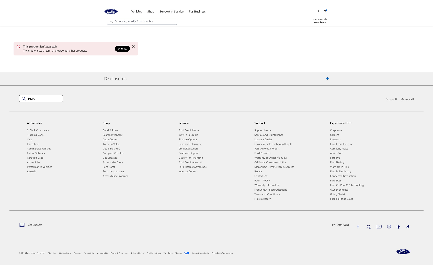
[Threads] (398, 226)
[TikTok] (408, 226)
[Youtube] (379, 226)
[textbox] (41, 98)
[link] (52, 253)
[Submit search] (111, 21)
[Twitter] (369, 226)
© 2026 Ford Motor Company (32, 253)
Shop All (122, 48)
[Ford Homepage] (403, 251)
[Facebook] (359, 226)
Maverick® (407, 99)
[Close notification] (133, 46)
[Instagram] (389, 226)
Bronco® (391, 99)
